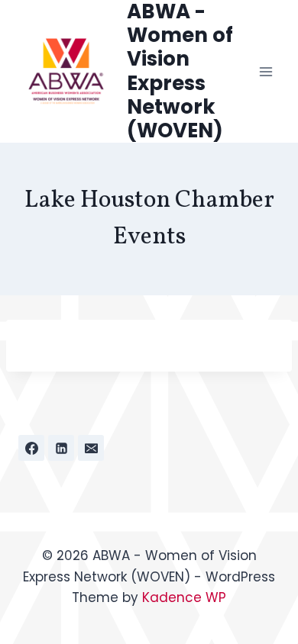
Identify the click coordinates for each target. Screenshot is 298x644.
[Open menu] (265, 71)
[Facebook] (31, 448)
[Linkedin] (61, 448)
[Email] (91, 448)
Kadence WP (184, 597)
